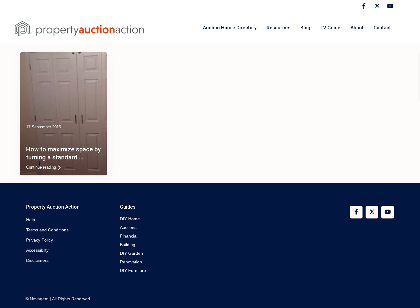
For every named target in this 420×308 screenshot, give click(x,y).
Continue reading (41, 167)
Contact (382, 27)
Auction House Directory (229, 27)
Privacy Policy (39, 240)
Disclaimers (37, 260)
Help (30, 219)
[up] (409, 297)
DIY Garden (131, 253)
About (357, 27)
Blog (305, 27)
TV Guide (330, 27)
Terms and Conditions (47, 229)
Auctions (128, 227)
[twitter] (376, 6)
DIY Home (130, 218)
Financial (128, 236)
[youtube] (389, 6)
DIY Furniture (133, 270)
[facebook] (364, 6)
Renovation (131, 261)
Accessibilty (37, 250)
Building (127, 244)
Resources (278, 27)
